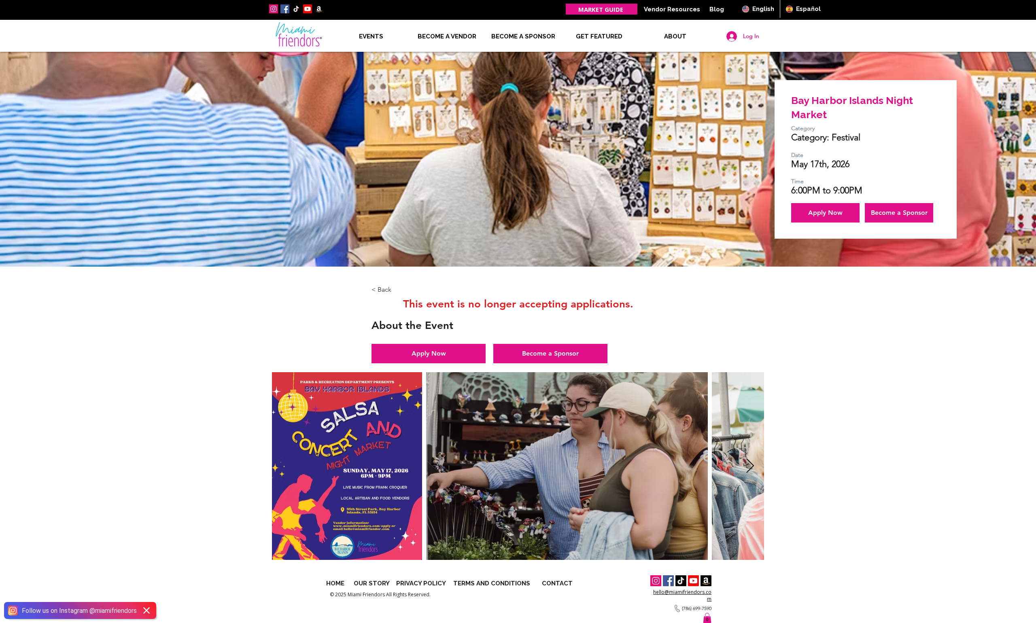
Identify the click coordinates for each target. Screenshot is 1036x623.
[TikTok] (296, 8)
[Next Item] (750, 466)
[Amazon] (706, 580)
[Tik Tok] (680, 580)
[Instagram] (273, 8)
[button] (675, 36)
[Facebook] (284, 8)
